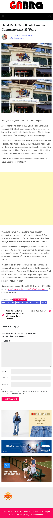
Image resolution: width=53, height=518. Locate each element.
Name (4, 371)
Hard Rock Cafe (8, 302)
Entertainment (20, 300)
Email (4, 378)
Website (4, 384)
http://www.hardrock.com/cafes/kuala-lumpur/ (28, 289)
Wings (43, 302)
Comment (6, 341)
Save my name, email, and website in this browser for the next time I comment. (26, 392)
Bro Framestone (17, 38)
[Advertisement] (26, 198)
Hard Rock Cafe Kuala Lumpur (28, 302)
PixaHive (39, 514)
